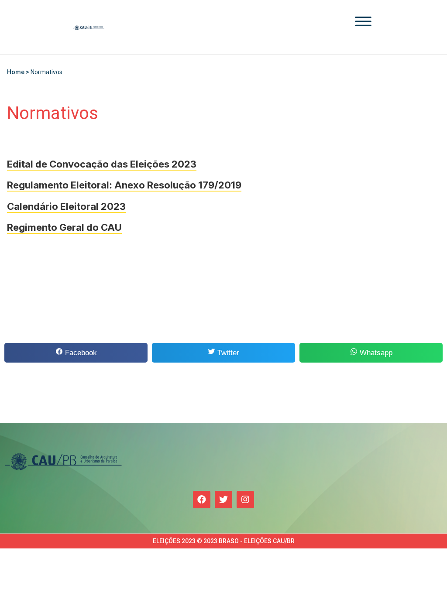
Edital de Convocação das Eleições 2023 (101, 164)
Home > (19, 72)
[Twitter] (223, 499)
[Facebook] (201, 499)
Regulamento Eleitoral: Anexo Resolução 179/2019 (124, 185)
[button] (76, 353)
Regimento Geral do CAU (64, 227)
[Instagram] (245, 499)
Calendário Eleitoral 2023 (66, 206)
